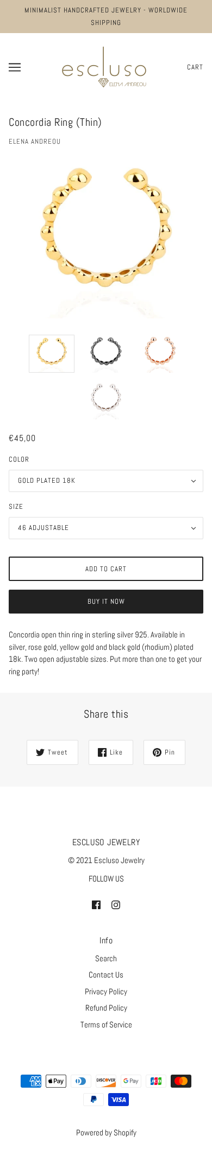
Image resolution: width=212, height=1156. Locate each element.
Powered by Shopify (106, 1132)
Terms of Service (106, 1024)
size (16, 506)
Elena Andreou (35, 141)
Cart (195, 67)
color (19, 459)
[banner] (104, 66)
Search (106, 958)
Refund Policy (106, 1007)
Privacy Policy (106, 991)
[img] (96, 904)
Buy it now (106, 601)
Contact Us (106, 974)
